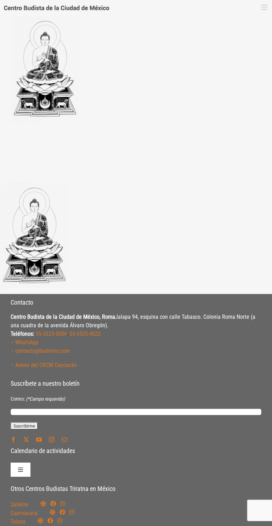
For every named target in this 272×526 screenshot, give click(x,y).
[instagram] (52, 439)
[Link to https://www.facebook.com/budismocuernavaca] (62, 512)
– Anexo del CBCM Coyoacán (44, 365)
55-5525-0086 (51, 333)
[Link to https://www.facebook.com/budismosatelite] (53, 504)
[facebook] (13, 439)
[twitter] (26, 439)
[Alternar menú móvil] (264, 7)
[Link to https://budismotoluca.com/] (40, 521)
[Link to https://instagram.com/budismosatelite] (62, 504)
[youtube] (39, 439)
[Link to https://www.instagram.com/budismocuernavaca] (71, 512)
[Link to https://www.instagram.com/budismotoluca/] (59, 521)
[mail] (64, 439)
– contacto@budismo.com (40, 350)
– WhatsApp (24, 342)
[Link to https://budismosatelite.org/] (43, 504)
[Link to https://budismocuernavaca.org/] (52, 512)
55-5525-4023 (85, 333)
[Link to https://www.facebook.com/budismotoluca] (50, 521)
